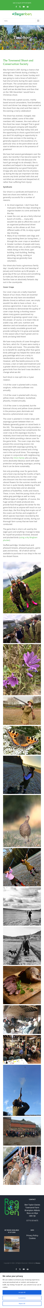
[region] (22, 1290)
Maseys (38, 1263)
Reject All (22, 1303)
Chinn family (19, 458)
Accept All (22, 1292)
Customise (22, 1298)
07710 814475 (26, 3)
